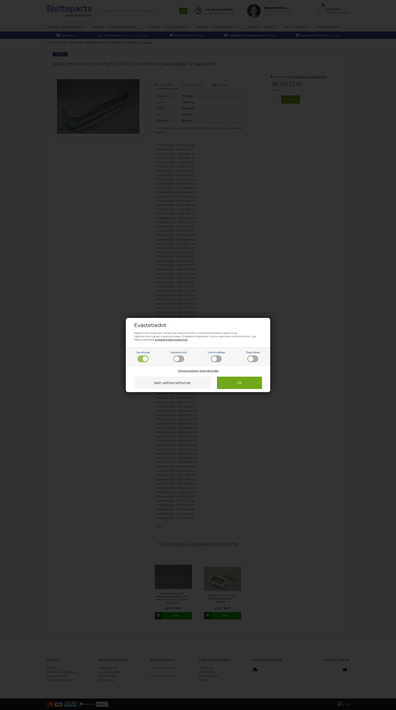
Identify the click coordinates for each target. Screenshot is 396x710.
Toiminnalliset (216, 352)
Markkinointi (178, 352)
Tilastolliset (253, 352)
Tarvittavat (143, 352)
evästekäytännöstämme (171, 339)
